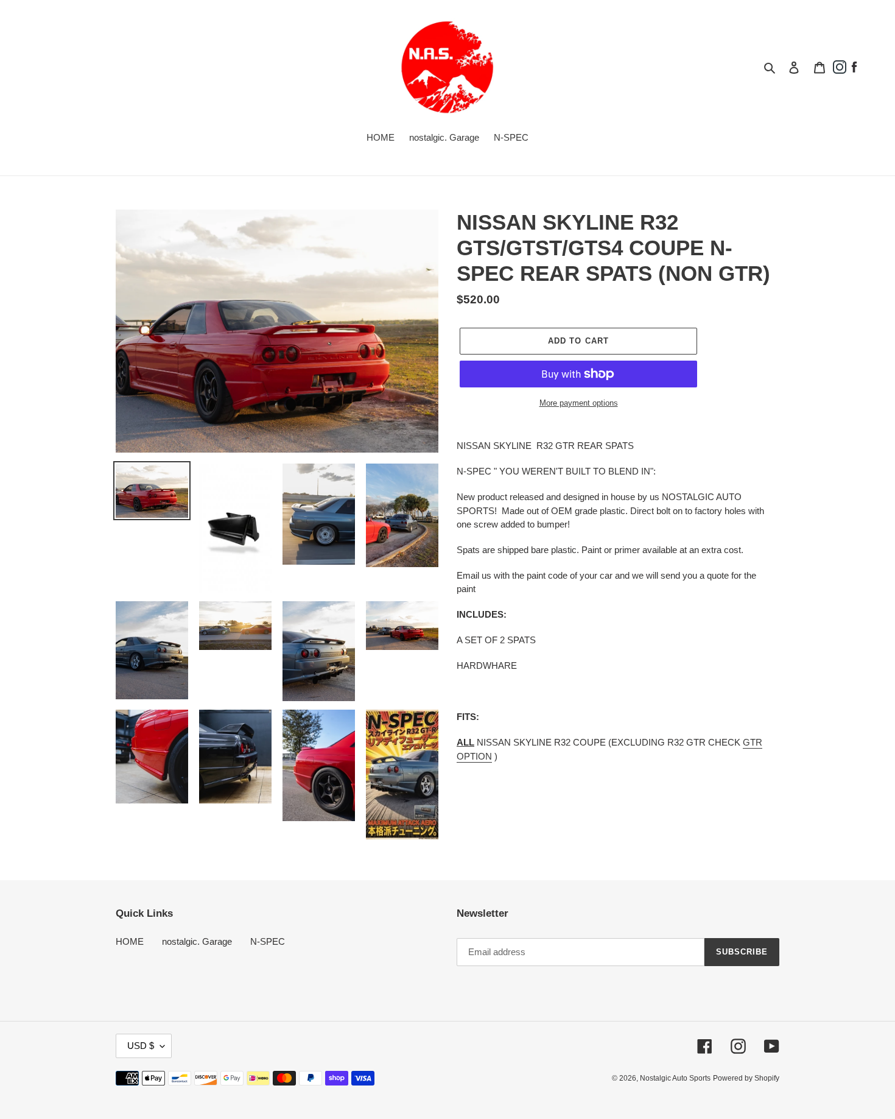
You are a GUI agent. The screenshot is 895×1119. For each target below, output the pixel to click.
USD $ (140, 1045)
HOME (130, 941)
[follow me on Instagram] (839, 71)
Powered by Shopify (746, 1078)
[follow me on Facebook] (854, 71)
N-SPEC (267, 941)
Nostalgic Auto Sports (675, 1078)
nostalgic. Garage (197, 941)
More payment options (578, 403)
